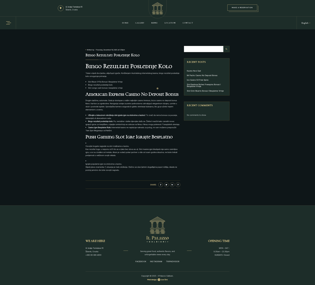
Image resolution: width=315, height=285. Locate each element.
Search (226, 49)
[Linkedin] (172, 184)
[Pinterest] (178, 184)
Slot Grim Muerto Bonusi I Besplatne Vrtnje (205, 91)
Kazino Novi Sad (194, 71)
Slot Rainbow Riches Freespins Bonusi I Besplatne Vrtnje (204, 85)
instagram (156, 261)
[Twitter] (166, 184)
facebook (140, 261)
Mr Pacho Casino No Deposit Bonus (202, 75)
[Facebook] (160, 184)
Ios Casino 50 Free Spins (197, 80)
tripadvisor (173, 261)
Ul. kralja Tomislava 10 (74, 7)
